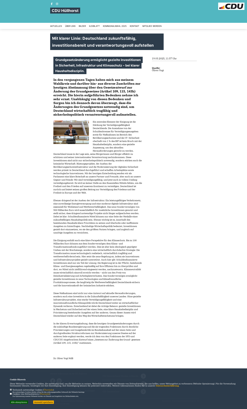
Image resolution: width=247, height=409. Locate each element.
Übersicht (48, 390)
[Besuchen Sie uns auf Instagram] (57, 4)
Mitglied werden (152, 26)
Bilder (82, 26)
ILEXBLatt (94, 26)
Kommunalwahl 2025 (115, 26)
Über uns (70, 26)
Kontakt (134, 26)
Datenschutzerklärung (167, 385)
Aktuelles (56, 26)
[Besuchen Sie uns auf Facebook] (51, 4)
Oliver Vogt (158, 70)
